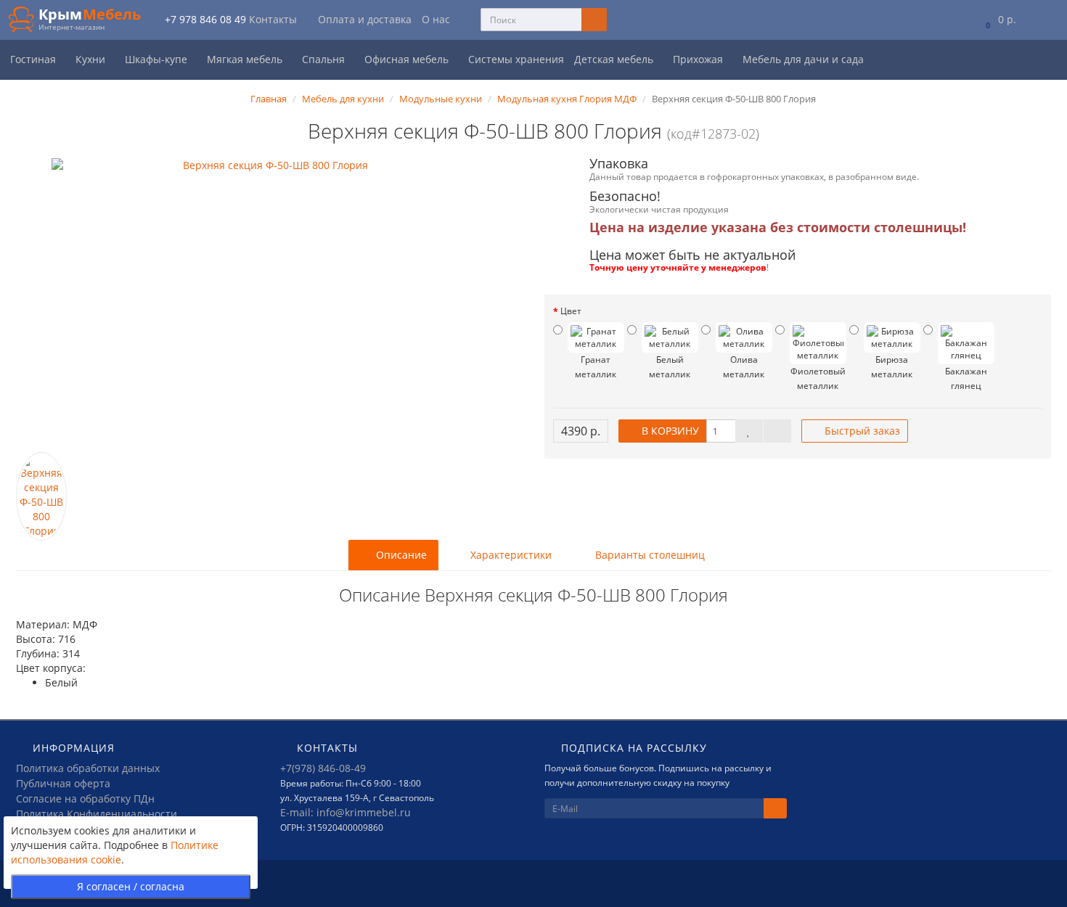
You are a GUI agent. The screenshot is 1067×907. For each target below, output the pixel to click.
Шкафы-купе (157, 59)
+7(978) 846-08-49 (323, 768)
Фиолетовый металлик (818, 378)
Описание (400, 555)
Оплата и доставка (365, 19)
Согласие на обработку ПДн (85, 798)
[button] (997, 20)
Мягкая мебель (246, 59)
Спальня (325, 59)
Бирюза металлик (891, 366)
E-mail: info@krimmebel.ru (345, 812)
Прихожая (699, 59)
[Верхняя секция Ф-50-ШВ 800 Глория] (269, 305)
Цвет (570, 311)
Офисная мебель (407, 59)
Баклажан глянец (966, 378)
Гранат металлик (595, 366)
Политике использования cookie (114, 852)
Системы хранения (516, 59)
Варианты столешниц (648, 555)
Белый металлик (669, 366)
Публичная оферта (63, 783)
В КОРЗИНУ (669, 431)
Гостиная (34, 59)
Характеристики (509, 555)
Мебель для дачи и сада (805, 59)
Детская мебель (615, 59)
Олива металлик (743, 366)
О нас (436, 19)
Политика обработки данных (88, 768)
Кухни (91, 59)
